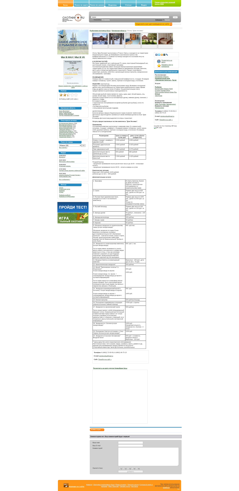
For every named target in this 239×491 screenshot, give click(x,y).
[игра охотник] (73, 223)
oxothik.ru (166, 488)
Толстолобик (159, 92)
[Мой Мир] (164, 54)
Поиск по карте (81, 5)
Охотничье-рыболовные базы (104, 485)
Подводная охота (64, 189)
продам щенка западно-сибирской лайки (72, 170)
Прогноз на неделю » (73, 83)
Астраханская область (66, 123)
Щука (172, 92)
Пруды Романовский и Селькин (69, 115)
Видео (144, 5)
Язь (175, 92)
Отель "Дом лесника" (66, 114)
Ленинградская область (66, 132)
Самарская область (65, 137)
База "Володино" (64, 111)
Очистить (167, 20)
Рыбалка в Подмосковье (67, 196)
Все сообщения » (64, 179)
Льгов (174, 80)
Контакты (134, 486)
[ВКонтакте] (156, 54)
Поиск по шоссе (97, 5)
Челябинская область (66, 131)
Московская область (65, 125)
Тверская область (65, 129)
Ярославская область (66, 134)
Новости (89, 485)
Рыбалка (62, 190)
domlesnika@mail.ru (106, 356)
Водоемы (112, 5)
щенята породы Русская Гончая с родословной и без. (69, 175)
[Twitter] (159, 54)
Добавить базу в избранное (167, 65)
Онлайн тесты (125, 486)
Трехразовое (159, 108)
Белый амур (159, 89)
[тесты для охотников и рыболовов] (73, 212)
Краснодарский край (65, 128)
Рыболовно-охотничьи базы (100, 31)
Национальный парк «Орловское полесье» (163, 79)
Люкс (156, 104)
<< (90, 41)
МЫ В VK (80, 57)
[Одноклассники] (161, 54)
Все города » (63, 147)
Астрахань (106, 20)
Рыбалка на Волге (64, 195)
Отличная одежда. (65, 166)
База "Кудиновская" (65, 112)
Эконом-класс (171, 104)
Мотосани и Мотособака (66, 161)
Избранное (158, 20)
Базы (65, 5)
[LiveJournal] (167, 54)
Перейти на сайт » (105, 359)
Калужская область (65, 135)
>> (174, 41)
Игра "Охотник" (113, 486)
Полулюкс (162, 104)
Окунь (168, 90)
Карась (166, 89)
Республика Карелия (65, 126)
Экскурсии (158, 96)
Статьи (128, 5)
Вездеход (62, 157)
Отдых (61, 192)
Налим (163, 90)
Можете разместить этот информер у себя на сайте (73, 86)
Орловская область (119, 31)
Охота (61, 187)
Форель (167, 92)
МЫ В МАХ (67, 57)
